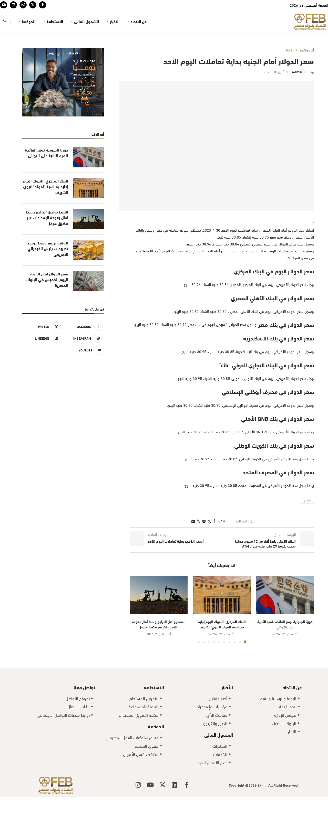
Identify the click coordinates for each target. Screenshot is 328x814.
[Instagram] (23, 12)
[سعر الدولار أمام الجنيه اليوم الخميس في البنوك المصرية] (88, 297)
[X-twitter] (162, 801)
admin (297, 87)
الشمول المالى (86, 37)
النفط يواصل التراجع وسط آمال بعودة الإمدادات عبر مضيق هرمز (159, 640)
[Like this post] (220, 536)
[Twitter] (32, 12)
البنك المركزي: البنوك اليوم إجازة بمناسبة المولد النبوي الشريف (222, 640)
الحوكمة (28, 37)
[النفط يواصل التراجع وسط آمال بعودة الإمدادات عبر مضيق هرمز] (159, 611)
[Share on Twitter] (209, 536)
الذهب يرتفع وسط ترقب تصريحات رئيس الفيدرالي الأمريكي (47, 264)
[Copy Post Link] (198, 536)
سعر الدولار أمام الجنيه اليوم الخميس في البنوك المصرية (47, 295)
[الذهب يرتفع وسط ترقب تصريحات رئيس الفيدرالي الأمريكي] (88, 266)
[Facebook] (42, 12)
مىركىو (307, 516)
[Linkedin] (13, 12)
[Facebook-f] (186, 801)
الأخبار (114, 37)
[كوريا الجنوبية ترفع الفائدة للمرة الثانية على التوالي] (285, 611)
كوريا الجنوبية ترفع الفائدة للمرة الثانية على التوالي (285, 640)
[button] (136, 625)
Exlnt (262, 801)
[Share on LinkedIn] (204, 536)
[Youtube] (3, 12)
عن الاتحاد (138, 37)
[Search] (5, 37)
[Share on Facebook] (214, 536)
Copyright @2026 (243, 801)
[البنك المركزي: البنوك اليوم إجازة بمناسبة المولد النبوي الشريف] (222, 611)
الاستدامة (54, 37)
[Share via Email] (193, 536)
